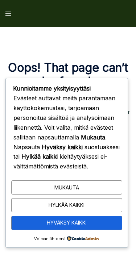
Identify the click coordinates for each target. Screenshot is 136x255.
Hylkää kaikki (67, 205)
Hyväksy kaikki (67, 223)
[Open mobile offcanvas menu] (8, 13)
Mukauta (66, 187)
